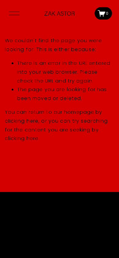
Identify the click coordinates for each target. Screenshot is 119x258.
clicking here (22, 120)
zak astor (59, 13)
